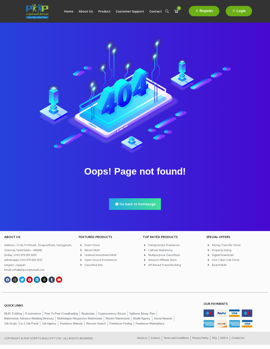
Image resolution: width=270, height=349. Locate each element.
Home (68, 11)
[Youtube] (59, 279)
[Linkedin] (37, 279)
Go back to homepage (137, 204)
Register (206, 11)
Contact (155, 11)
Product (104, 11)
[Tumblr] (52, 279)
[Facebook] (7, 279)
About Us (86, 11)
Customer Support (130, 11)
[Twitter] (22, 279)
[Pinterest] (29, 279)
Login (241, 11)
